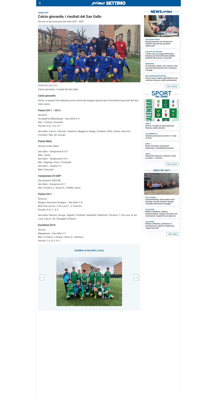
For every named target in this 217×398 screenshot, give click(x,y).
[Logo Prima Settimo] (108, 3)
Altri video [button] (172, 234)
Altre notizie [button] (172, 86)
